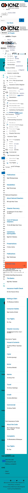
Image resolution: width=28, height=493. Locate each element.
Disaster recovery (13, 329)
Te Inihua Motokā (11, 367)
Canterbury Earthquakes (16, 110)
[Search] (21, 20)
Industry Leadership (13, 73)
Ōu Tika (9, 322)
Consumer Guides (13, 309)
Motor (9, 364)
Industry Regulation (15, 76)
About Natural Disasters (15, 198)
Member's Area (10, 264)
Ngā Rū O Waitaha (12, 237)
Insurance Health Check (15, 288)
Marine (9, 374)
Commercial (11, 405)
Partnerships (11, 50)
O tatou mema (11, 247)
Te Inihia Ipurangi (11, 357)
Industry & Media (10, 68)
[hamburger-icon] (26, 1)
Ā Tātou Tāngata (11, 36)
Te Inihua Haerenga (12, 388)
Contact (8, 455)
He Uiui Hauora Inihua (13, 292)
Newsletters (11, 185)
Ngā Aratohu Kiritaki (12, 312)
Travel (9, 384)
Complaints (11, 436)
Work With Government (16, 66)
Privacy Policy (6, 486)
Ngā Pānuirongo (11, 188)
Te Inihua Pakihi (11, 408)
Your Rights (10, 319)
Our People (10, 33)
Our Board (10, 46)
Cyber (9, 354)
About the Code (12, 424)
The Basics (10, 278)
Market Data (13, 91)
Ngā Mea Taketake (12, 281)
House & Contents (13, 342)
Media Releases (13, 93)
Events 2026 (11, 13)
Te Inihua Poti (10, 377)
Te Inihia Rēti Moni (12, 398)
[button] (1, 17)
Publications (11, 175)
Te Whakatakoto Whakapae (14, 439)
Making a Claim (12, 298)
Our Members (11, 48)
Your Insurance (10, 269)
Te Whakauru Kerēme (13, 302)
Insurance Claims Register (16, 84)
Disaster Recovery (13, 208)
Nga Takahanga (11, 257)
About (8, 9)
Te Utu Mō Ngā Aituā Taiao (14, 225)
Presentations (11, 243)
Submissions (13, 78)
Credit (9, 395)
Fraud (11, 82)
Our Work (10, 23)
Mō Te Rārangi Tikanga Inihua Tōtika (13, 428)
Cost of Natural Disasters (16, 108)
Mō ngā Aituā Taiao (12, 201)
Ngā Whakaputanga (12, 178)
